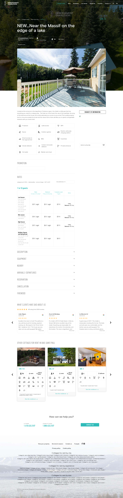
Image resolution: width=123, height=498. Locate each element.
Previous (21, 78)
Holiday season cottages (47, 471)
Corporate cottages (72, 470)
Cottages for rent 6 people (97, 477)
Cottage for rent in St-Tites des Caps (72, 462)
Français (76, 444)
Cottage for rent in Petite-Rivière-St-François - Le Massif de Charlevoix (87, 458)
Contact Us (90, 425)
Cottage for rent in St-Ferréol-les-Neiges (35, 462)
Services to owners (57, 444)
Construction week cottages (98, 470)
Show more (41, 330)
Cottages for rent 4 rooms (61, 484)
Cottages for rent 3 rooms (97, 482)
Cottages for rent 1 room (69, 482)
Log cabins (56, 471)
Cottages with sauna (61, 470)
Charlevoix (92, 3)
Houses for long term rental (67, 471)
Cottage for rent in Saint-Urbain (68, 460)
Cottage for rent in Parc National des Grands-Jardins (81, 457)
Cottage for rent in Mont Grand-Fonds (56, 457)
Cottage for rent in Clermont (61, 455)
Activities (100, 3)
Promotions (76, 3)
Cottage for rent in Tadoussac (89, 462)
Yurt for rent (78, 471)
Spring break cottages (84, 470)
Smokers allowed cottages (48, 470)
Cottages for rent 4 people (68, 477)
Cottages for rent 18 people (25, 482)
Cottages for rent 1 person (24, 477)
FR (117, 3)
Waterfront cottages (25, 468)
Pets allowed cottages (61, 468)
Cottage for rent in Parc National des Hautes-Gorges (30, 458)
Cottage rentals (61, 3)
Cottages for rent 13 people (31, 481)
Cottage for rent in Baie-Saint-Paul (27, 455)
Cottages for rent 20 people (55, 482)
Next (101, 78)
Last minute (84, 3)
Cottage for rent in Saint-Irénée (51, 460)
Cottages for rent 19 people (40, 482)
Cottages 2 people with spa (48, 468)
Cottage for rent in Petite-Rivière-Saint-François (56, 458)
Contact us (108, 3)
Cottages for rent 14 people (46, 481)
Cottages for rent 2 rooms (83, 482)
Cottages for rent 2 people (39, 477)
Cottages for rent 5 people (82, 477)
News (69, 3)
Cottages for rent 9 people (53, 479)
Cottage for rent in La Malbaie (96, 455)
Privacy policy (56, 448)
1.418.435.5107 (29, 426)
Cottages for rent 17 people (91, 481)
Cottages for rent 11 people (83, 479)
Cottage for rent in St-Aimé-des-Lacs (86, 460)
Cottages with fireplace (35, 470)
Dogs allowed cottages (73, 468)
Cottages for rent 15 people (61, 481)
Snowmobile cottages (23, 470)
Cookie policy (67, 448)
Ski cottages (99, 468)
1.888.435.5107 (48, 426)
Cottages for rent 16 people (76, 481)
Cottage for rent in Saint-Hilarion (34, 460)
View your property (43, 444)
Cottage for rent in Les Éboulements (37, 457)
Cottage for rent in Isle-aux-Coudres (78, 455)
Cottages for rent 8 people (38, 479)
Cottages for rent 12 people (98, 479)
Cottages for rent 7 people (24, 479)
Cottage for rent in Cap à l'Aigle (45, 455)
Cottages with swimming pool (87, 468)
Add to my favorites (85, 145)
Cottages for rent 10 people (68, 479)
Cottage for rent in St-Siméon (54, 462)
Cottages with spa (35, 468)
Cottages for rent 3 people (53, 477)
